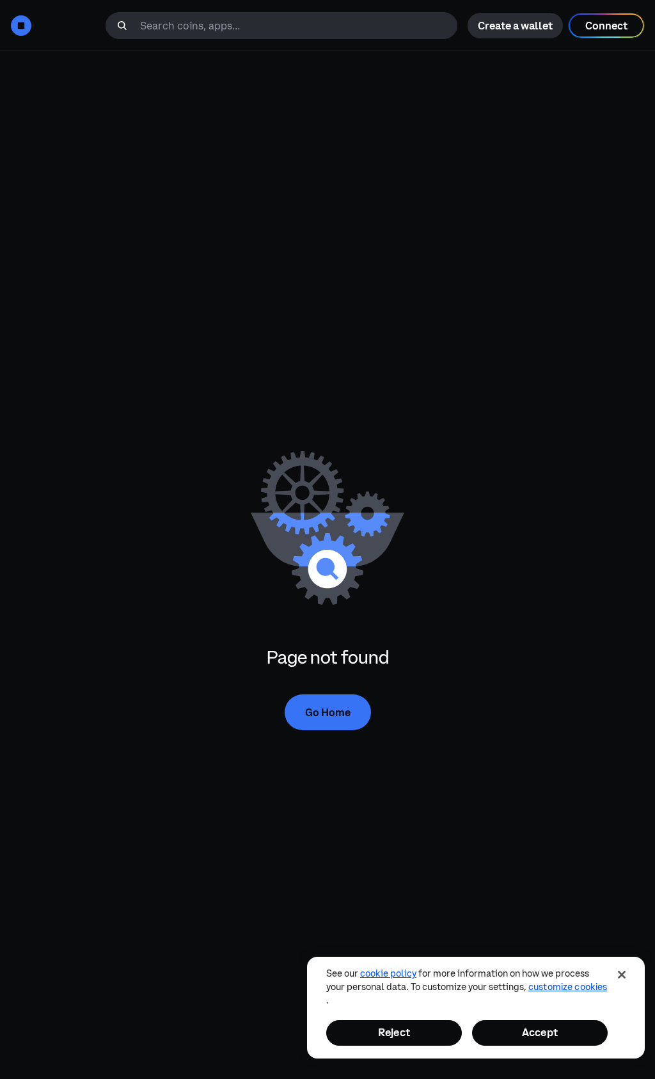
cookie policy (388, 973)
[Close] (621, 974)
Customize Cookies (567, 987)
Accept (540, 1032)
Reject (394, 1032)
